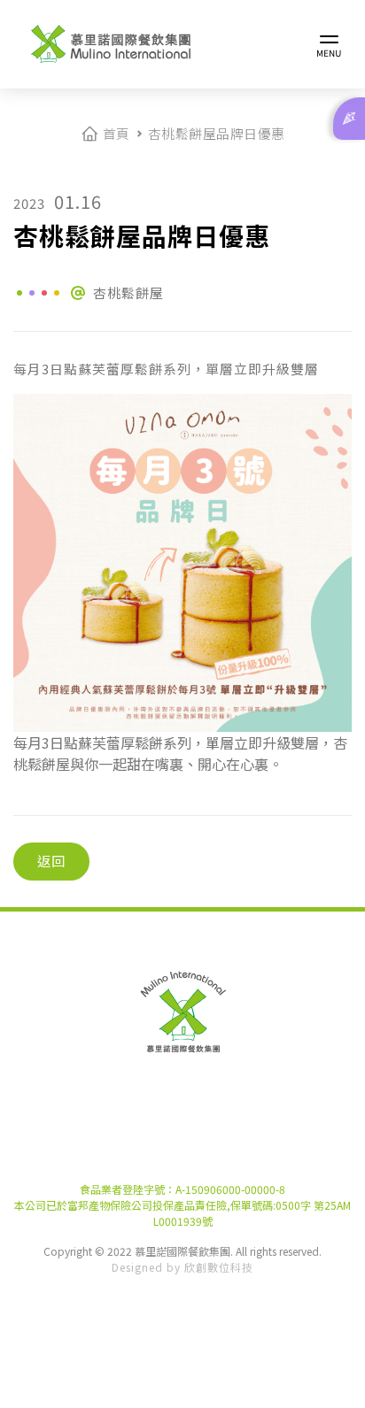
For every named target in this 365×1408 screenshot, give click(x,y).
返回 (51, 860)
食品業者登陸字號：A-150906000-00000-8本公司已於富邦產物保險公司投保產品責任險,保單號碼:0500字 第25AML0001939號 (182, 1204)
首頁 (116, 133)
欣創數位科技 (218, 1266)
